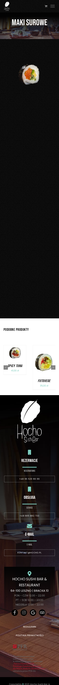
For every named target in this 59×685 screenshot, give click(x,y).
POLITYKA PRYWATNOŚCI (29, 635)
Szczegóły (14, 357)
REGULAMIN (29, 626)
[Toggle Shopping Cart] (46, 6)
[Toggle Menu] (52, 6)
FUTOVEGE (44, 381)
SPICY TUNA (15, 366)
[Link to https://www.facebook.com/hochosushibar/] (14, 612)
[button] (6, 367)
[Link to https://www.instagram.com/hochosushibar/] (24, 612)
